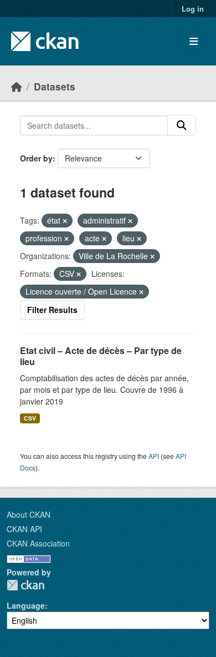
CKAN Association (38, 543)
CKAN (25, 585)
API (153, 456)
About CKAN (28, 514)
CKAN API (24, 528)
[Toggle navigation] (193, 41)
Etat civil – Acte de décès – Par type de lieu (101, 356)
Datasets (54, 86)
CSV (30, 418)
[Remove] (65, 220)
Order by (36, 158)
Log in (193, 8)
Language (26, 605)
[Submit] (181, 125)
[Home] (16, 86)
